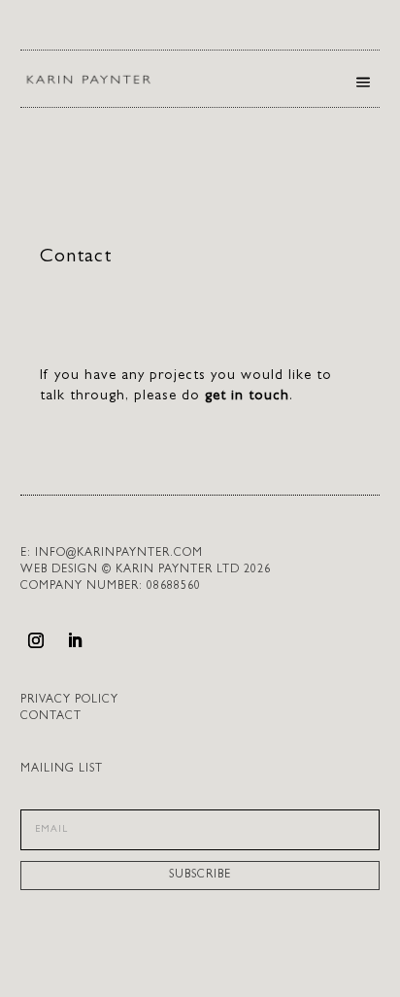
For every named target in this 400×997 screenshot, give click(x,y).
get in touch (247, 397)
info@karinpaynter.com (119, 554)
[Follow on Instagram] (35, 640)
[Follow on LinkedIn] (74, 640)
